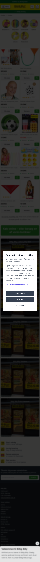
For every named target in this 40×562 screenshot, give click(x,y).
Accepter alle (20, 293)
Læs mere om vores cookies (17, 285)
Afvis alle (20, 299)
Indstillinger (20, 305)
